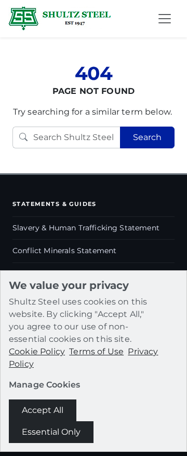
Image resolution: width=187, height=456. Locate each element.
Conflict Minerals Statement (64, 250)
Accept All (42, 410)
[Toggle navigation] (165, 19)
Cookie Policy (37, 351)
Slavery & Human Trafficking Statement (85, 227)
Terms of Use (96, 351)
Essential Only (51, 432)
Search (147, 137)
